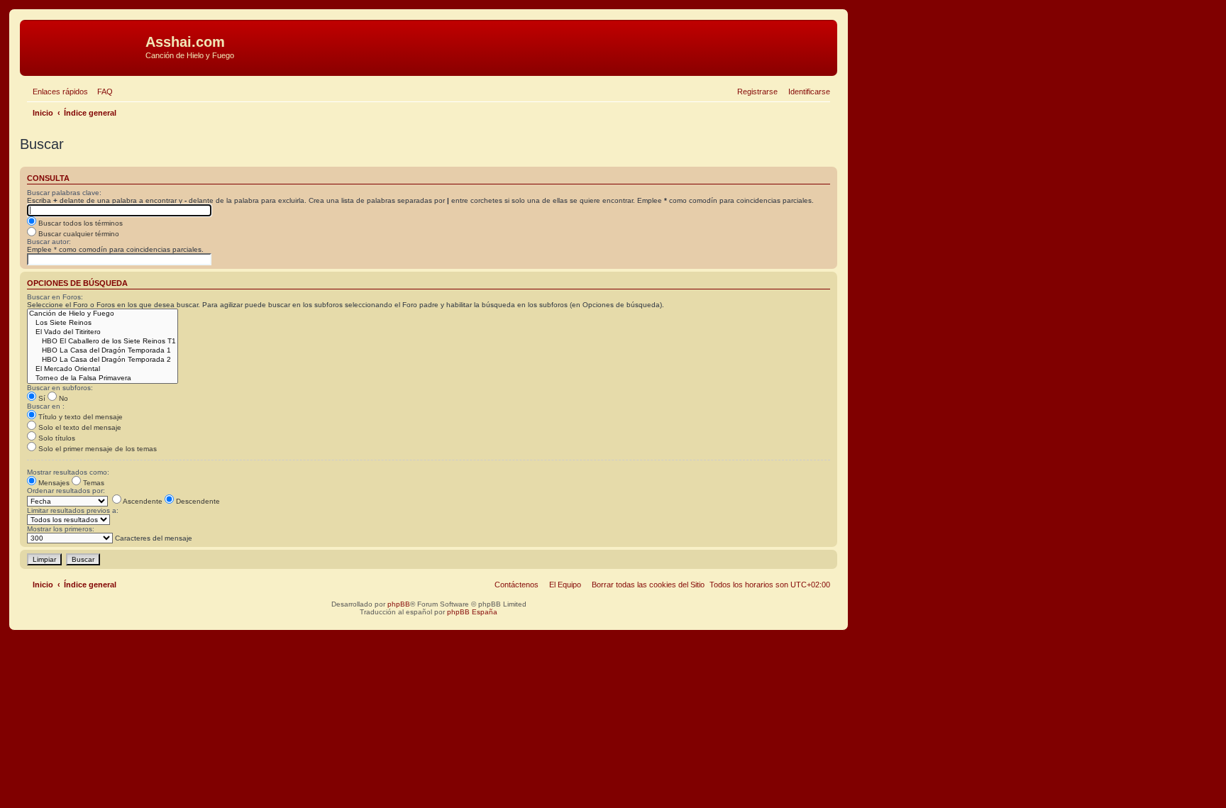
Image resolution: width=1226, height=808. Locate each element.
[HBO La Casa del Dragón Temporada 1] (102, 350)
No (62, 398)
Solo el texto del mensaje (78, 427)
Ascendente (141, 501)
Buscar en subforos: (60, 388)
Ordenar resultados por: (66, 490)
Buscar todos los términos (79, 223)
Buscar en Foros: (55, 297)
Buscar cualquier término (77, 234)
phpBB (398, 604)
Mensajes (53, 483)
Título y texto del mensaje (79, 417)
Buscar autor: (49, 241)
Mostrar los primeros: (60, 529)
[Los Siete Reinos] (102, 323)
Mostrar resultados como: (68, 472)
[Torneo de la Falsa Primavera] (102, 378)
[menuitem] (102, 91)
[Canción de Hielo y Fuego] (102, 314)
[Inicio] (84, 46)
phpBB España (472, 612)
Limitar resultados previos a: (72, 510)
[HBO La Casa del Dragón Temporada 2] (102, 360)
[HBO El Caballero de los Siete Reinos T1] (102, 341)
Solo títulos (55, 438)
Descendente (197, 501)
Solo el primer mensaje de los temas (96, 449)
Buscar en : (46, 406)
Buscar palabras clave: (64, 193)
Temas (92, 483)
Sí (40, 398)
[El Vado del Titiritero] (102, 332)
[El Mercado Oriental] (102, 369)
